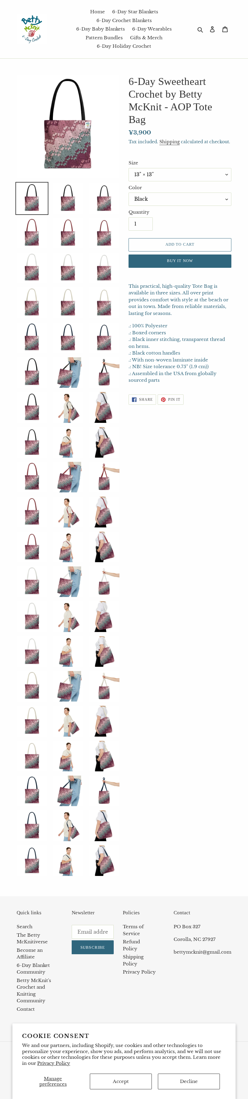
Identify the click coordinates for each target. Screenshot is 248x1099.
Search (24, 926)
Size (133, 163)
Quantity (139, 212)
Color (135, 187)
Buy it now (180, 260)
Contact (26, 1009)
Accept (121, 1081)
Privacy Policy (53, 1063)
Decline (189, 1081)
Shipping (169, 141)
